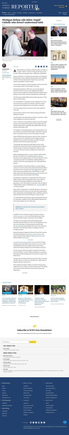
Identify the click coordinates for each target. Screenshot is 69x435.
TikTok (44, 422)
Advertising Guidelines (27, 426)
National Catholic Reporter (65, 422)
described (39, 184)
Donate (64, 14)
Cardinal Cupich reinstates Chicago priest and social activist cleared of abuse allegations (41, 301)
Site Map (44, 426)
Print (47, 66)
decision (39, 156)
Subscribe (65, 12)
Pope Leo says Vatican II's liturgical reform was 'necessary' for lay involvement (25, 301)
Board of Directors (50, 412)
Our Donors (26, 397)
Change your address (28, 412)
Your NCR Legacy (27, 395)
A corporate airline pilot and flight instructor (25, 242)
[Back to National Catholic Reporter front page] (20, 7)
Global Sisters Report (9, 14)
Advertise (4, 415)
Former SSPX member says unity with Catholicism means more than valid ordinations (59, 67)
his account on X (20, 216)
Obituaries (4, 413)
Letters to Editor (27, 410)
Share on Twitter (41, 66)
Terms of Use (34, 426)
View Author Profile (5, 72)
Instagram (41, 422)
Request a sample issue (51, 397)
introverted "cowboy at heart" (34, 234)
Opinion (25, 12)
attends (38, 179)
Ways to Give (26, 393)
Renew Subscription (50, 388)
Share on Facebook (38, 66)
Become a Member (27, 388)
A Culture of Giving (28, 390)
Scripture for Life (6, 397)
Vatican (14, 12)
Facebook (36, 422)
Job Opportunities (27, 407)
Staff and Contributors (51, 410)
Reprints (25, 414)
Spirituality (32, 12)
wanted (37, 166)
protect (31, 154)
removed (18, 226)
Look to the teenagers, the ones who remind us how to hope (58, 300)
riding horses (38, 236)
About (47, 403)
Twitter (33, 422)
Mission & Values (50, 405)
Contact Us (26, 403)
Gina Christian (37, 307)
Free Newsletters (50, 393)
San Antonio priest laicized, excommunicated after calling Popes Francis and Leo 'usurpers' (59, 43)
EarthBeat (39, 12)
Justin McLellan (21, 305)
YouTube (39, 422)
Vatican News (7, 292)
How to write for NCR (28, 405)
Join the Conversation (6, 75)
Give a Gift (48, 390)
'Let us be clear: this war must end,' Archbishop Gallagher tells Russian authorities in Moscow (9, 301)
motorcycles (25, 237)
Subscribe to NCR (50, 386)
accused (18, 224)
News (9, 12)
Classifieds (4, 411)
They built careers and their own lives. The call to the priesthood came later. (58, 113)
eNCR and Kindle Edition (52, 395)
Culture (19, 12)
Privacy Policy (49, 407)
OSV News (14, 305)
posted (34, 89)
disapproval (36, 173)
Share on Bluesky (36, 66)
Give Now (25, 386)
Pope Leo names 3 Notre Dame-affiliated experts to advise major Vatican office (59, 90)
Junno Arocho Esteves (7, 305)
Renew (60, 12)
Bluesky (31, 422)
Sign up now (61, 7)
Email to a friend (44, 66)
